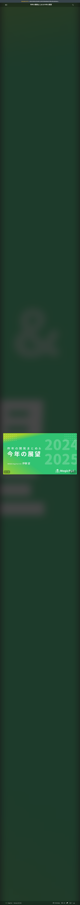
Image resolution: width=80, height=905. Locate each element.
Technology (57, 903)
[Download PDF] (74, 903)
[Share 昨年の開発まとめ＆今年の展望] (67, 903)
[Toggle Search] (73, 5)
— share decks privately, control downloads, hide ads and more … (40, 1)
